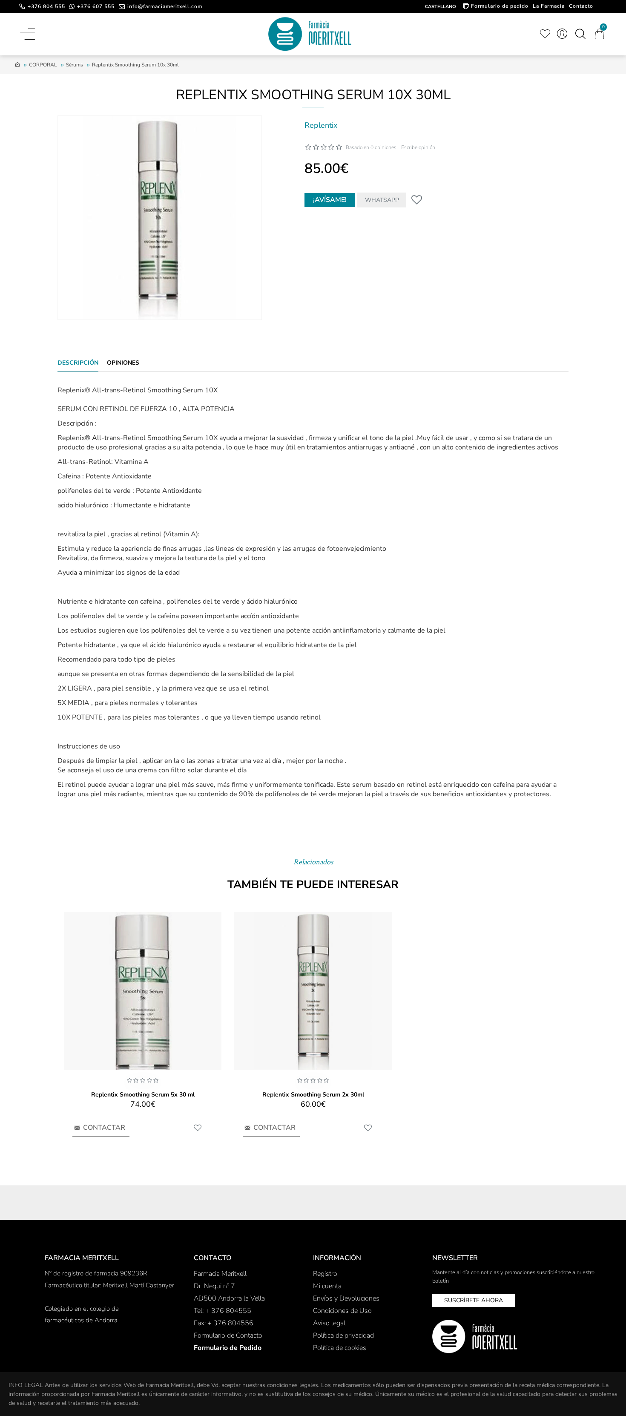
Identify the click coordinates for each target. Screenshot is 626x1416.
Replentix (320, 125)
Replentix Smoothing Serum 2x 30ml (313, 1095)
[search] (580, 34)
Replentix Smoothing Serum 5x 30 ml (143, 1095)
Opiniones (123, 363)
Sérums (74, 64)
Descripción (77, 363)
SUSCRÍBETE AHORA (473, 1300)
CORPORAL (43, 64)
